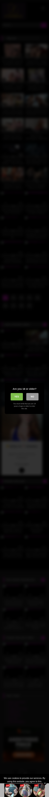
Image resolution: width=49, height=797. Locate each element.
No (32, 396)
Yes (16, 396)
